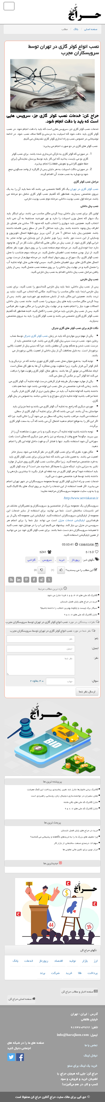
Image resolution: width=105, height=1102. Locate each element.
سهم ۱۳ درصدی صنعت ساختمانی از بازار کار (76, 843)
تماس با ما (91, 1045)
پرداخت (93, 973)
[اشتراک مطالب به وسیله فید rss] (11, 580)
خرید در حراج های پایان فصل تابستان (78, 601)
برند (42, 973)
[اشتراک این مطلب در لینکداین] (18, 580)
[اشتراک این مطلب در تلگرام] (41, 580)
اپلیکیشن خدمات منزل (71, 520)
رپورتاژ (75, 560)
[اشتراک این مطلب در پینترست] (26, 580)
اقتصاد (58, 961)
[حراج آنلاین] (84, 6)
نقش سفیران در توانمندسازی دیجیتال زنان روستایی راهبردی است (64, 795)
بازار (85, 961)
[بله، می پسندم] (61, 570)
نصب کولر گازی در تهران (84, 189)
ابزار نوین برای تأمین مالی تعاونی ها (80, 849)
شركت (55, 973)
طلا (80, 973)
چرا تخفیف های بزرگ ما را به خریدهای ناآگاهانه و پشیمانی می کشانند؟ (64, 836)
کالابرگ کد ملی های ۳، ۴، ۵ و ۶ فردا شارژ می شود (72, 595)
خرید (61, 560)
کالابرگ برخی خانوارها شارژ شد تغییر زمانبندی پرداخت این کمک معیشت (62, 789)
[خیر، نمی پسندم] (41, 570)
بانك (15, 961)
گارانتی (31, 560)
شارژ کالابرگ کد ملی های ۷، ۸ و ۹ (80, 614)
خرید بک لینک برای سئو (82, 1066)
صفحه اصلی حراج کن (20, 999)
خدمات (28, 961)
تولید (72, 961)
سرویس (47, 560)
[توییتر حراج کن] (11, 1057)
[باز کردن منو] (9, 6)
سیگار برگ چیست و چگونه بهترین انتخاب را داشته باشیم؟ (68, 608)
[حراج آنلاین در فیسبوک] (19, 1057)
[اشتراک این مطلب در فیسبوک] (34, 580)
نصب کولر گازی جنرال (36, 336)
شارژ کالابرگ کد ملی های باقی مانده (81, 802)
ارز (96, 961)
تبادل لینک (90, 1055)
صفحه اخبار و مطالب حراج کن (78, 991)
